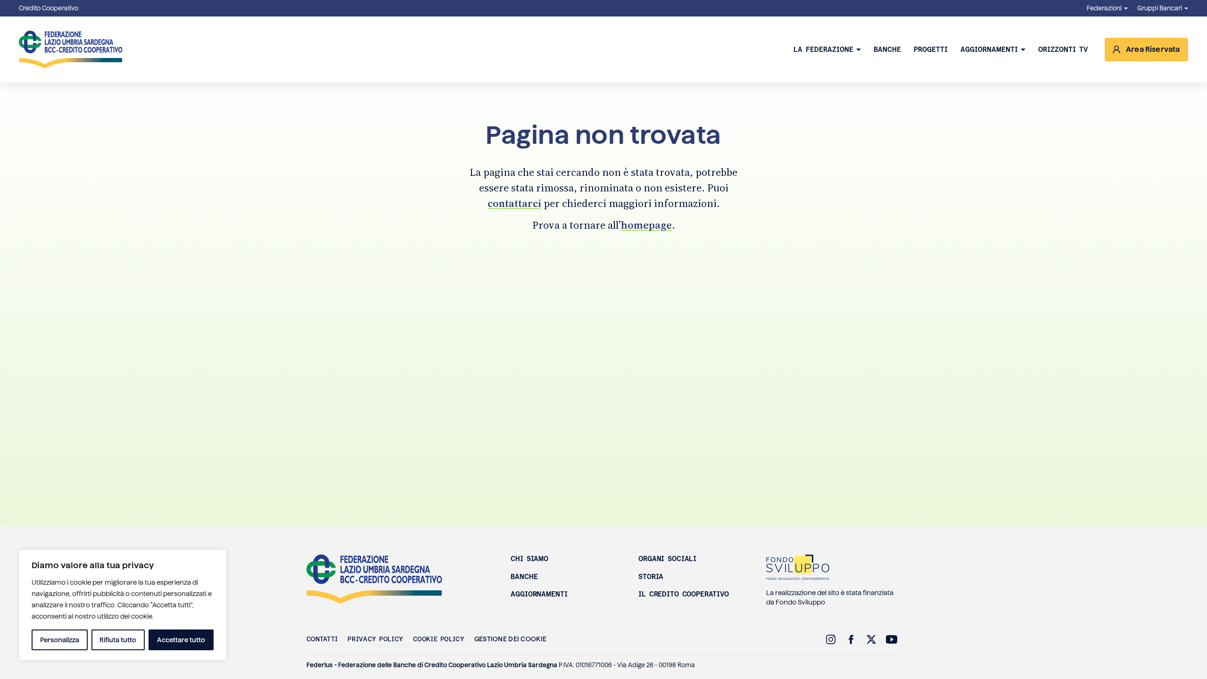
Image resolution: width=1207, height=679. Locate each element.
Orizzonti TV (1063, 49)
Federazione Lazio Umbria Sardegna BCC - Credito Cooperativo (374, 579)
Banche (887, 49)
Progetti (931, 49)
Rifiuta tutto (117, 640)
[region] (122, 605)
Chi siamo (529, 559)
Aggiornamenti (989, 49)
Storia (650, 576)
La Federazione (823, 49)
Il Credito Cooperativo (683, 594)
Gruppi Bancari (1159, 8)
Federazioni (1104, 8)
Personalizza (59, 640)
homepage (646, 225)
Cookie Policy (438, 639)
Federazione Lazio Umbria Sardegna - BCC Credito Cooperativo (71, 49)
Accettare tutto (181, 640)
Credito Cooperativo (48, 8)
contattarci (514, 203)
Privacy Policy (375, 639)
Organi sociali (667, 559)
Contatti (322, 639)
